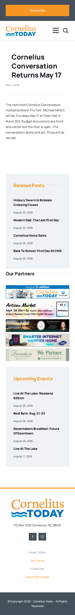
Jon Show (37, 560)
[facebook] (33, 537)
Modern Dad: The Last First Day (36, 220)
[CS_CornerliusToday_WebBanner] (37, 321)
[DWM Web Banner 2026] (37, 350)
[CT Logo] (21, 26)
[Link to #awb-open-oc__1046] (65, 30)
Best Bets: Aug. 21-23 (29, 413)
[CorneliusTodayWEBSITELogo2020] (37, 500)
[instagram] (42, 537)
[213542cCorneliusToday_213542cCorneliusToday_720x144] (37, 335)
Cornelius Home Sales (30, 235)
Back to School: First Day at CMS (37, 251)
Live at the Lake (25, 449)
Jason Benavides (37, 577)
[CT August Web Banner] (37, 287)
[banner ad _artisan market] (37, 302)
